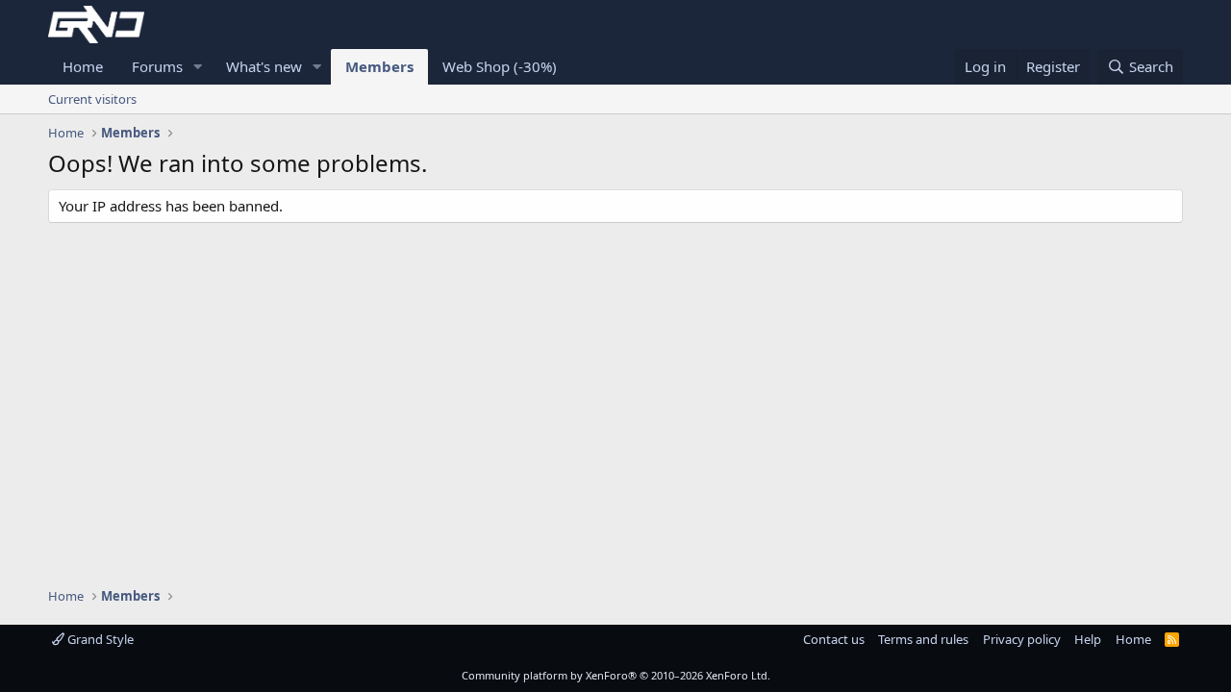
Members (379, 66)
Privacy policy (1022, 639)
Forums (157, 66)
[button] (198, 67)
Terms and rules (923, 639)
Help (1087, 639)
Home (83, 66)
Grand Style (99, 639)
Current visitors (92, 99)
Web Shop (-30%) (499, 66)
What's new (264, 66)
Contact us (834, 639)
